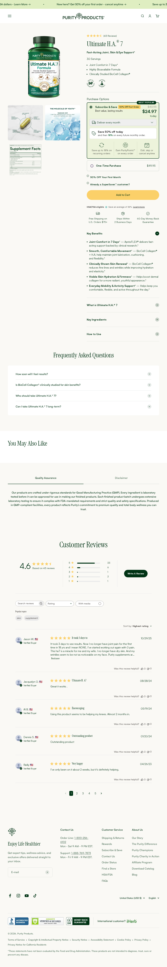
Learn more (139, 207)
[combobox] (60, 604)
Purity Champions (142, 850)
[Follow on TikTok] (35, 895)
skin (19, 618)
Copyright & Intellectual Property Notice (48, 939)
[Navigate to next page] (101, 793)
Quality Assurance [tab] (45, 478)
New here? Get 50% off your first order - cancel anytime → (87, 4)
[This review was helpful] (142, 668)
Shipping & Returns (113, 838)
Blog (134, 874)
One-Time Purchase (108, 165)
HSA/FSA (107, 874)
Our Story (137, 838)
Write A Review (136, 573)
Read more (55, 658)
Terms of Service (16, 939)
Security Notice (79, 939)
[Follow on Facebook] (10, 895)
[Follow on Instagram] (18, 895)
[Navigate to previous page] (66, 793)
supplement (31, 618)
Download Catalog (143, 868)
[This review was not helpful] (148, 668)
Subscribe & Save (106, 107)
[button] (123, 233)
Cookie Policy (124, 939)
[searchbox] (26, 603)
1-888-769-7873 (81, 853)
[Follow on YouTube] (26, 895)
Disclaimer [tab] (121, 478)
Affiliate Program (142, 862)
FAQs (105, 880)
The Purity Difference (144, 844)
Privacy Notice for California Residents (27, 944)
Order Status (109, 862)
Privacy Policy (141, 939)
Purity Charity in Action (145, 856)
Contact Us (108, 856)
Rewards (107, 844)
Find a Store (109, 868)
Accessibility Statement (102, 939)
